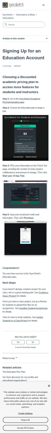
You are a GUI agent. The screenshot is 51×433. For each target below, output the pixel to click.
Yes (18, 342)
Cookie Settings (25, 413)
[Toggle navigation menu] (43, 5)
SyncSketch (8, 15)
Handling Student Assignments (33, 308)
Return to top (9, 358)
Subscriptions (8, 18)
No (33, 342)
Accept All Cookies (25, 428)
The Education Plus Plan (14, 372)
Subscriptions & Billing (25, 15)
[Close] (49, 386)
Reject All (25, 420)
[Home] (13, 5)
